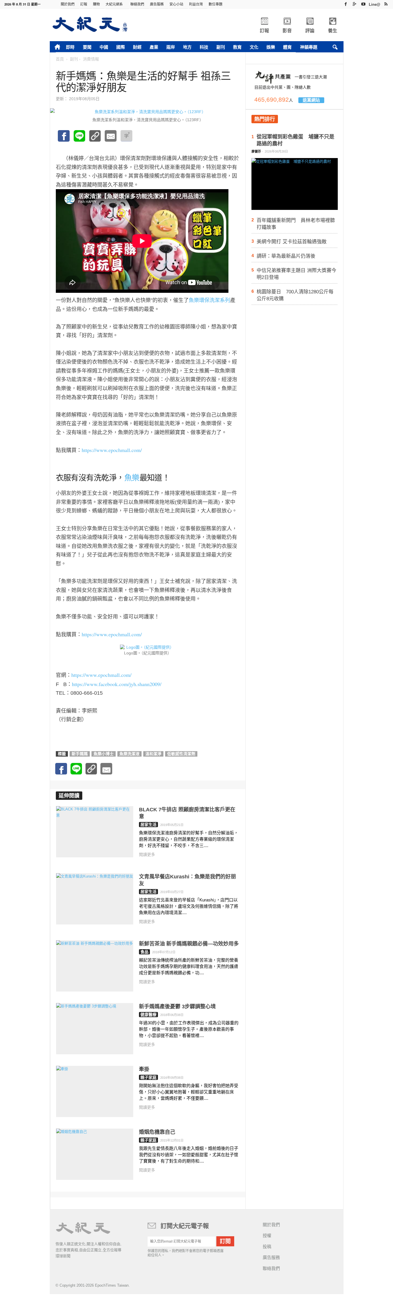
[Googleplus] (354, 4)
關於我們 (68, 4)
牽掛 (144, 1069)
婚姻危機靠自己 (157, 1132)
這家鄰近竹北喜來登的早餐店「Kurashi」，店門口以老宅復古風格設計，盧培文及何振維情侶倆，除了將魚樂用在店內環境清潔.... (188, 906)
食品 (144, 952)
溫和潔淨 (153, 753)
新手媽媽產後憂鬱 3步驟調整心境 (177, 1006)
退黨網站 (311, 100)
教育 (237, 47)
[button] (335, 47)
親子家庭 (148, 1077)
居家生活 (148, 824)
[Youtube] (363, 4)
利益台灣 (196, 4)
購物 (96, 4)
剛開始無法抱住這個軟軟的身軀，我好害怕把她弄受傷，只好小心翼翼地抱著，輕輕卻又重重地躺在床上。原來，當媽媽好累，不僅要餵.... (188, 1092)
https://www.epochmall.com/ (112, 450)
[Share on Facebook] (64, 139)
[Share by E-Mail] (111, 139)
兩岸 (170, 47)
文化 (254, 47)
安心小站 (176, 4)
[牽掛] (94, 1091)
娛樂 (270, 47)
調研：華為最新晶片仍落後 (286, 256)
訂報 (83, 4)
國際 (120, 47)
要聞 (87, 47)
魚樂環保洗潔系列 (209, 300)
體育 (287, 47)
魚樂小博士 (104, 753)
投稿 (267, 1246)
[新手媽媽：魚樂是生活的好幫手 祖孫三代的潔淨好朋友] (79, 139)
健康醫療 (148, 1014)
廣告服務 (157, 4)
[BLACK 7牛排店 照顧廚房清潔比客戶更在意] (94, 831)
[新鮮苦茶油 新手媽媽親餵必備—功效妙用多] (94, 966)
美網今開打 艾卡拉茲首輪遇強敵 (292, 241)
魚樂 (132, 477)
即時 (70, 47)
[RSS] (385, 4)
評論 (309, 30)
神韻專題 (308, 47)
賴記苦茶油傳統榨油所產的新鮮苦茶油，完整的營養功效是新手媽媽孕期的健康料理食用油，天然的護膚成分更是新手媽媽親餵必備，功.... (188, 966)
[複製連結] (95, 139)
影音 (287, 30)
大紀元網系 (114, 4)
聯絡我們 (137, 4)
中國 (104, 47)
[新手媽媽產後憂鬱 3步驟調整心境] (94, 1028)
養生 (332, 30)
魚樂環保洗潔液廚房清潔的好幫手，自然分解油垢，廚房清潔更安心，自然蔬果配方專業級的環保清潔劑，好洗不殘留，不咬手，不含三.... (188, 839)
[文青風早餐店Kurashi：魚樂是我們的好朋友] (94, 898)
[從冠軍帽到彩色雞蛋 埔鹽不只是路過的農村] (294, 186)
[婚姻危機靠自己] (94, 1154)
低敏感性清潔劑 (181, 753)
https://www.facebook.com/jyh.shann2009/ (116, 684)
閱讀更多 (147, 854)
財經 (137, 47)
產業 (154, 47)
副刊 (220, 47)
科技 (204, 47)
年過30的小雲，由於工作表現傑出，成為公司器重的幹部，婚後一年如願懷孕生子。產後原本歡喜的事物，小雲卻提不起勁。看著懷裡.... (189, 1029)
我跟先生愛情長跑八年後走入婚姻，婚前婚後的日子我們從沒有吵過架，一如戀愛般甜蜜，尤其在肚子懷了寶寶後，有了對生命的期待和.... (188, 1154)
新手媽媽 (80, 753)
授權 (267, 1235)
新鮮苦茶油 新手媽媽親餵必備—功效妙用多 (189, 944)
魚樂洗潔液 (129, 753)
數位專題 (215, 4)
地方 (187, 47)
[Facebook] (345, 4)
